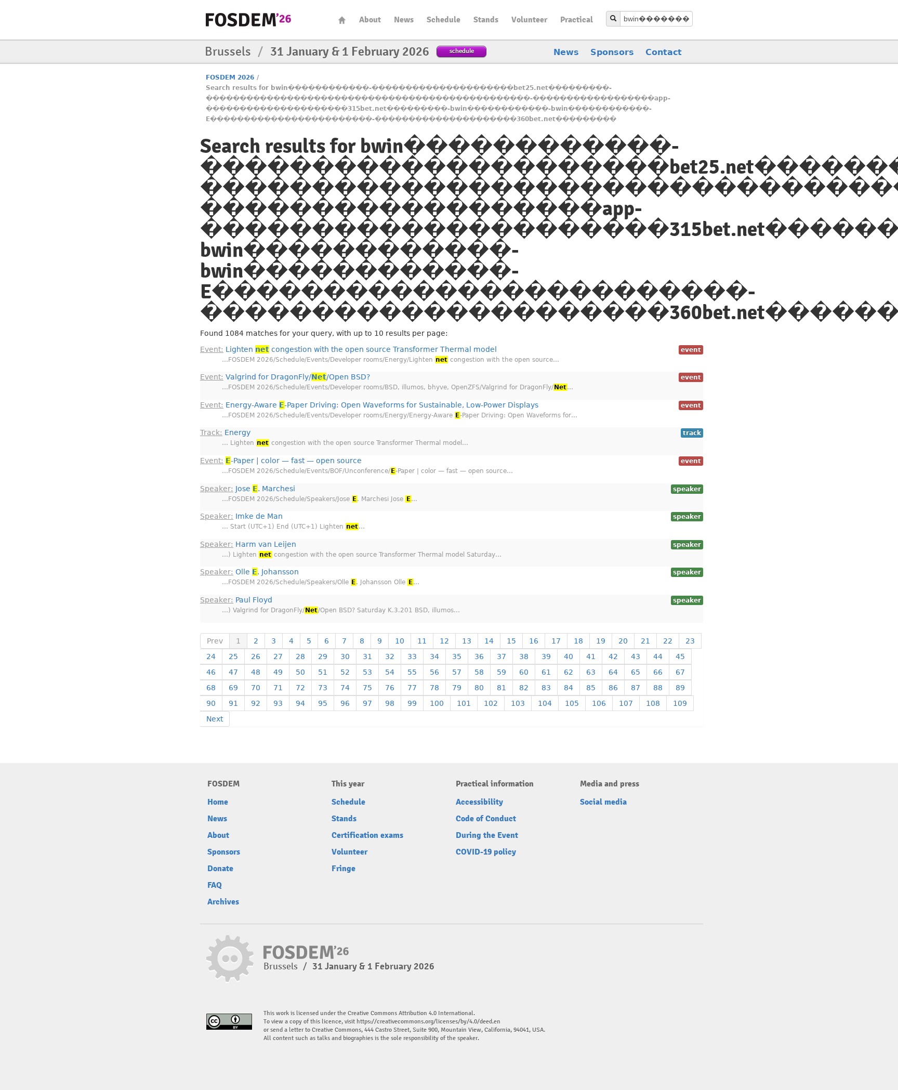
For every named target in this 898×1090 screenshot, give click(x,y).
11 (422, 641)
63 (591, 672)
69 (233, 688)
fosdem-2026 (248, 20)
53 (367, 672)
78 (434, 688)
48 (255, 672)
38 (524, 656)
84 (568, 688)
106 (599, 703)
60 (524, 672)
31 (367, 656)
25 (233, 656)
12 (444, 641)
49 (278, 672)
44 (658, 656)
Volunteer (529, 20)
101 (464, 703)
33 (412, 656)
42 (613, 656)
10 (399, 641)
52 (345, 672)
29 (322, 656)
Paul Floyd (236, 600)
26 (255, 656)
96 (345, 703)
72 (300, 688)
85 (591, 688)
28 (300, 656)
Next (214, 719)
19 (600, 641)
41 (591, 656)
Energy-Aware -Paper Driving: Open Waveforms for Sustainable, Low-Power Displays (369, 405)
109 (680, 703)
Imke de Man (241, 516)
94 (300, 703)
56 (434, 672)
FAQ (214, 885)
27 (278, 656)
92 (255, 703)
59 (501, 672)
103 (518, 703)
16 (533, 641)
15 (511, 641)
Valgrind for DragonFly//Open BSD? (285, 377)
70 (255, 688)
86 (613, 688)
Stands (485, 20)
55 (412, 672)
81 (501, 688)
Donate (220, 868)
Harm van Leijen (248, 544)
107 (626, 703)
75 (367, 688)
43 (635, 656)
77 (412, 688)
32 (389, 656)
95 (322, 703)
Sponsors (612, 52)
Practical (576, 20)
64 (613, 672)
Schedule (443, 20)
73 (322, 688)
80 (479, 688)
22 (667, 641)
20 (623, 641)
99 (412, 703)
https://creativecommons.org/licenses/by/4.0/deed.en (428, 1022)
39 (546, 656)
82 (524, 688)
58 (479, 672)
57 (456, 672)
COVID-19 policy (486, 852)
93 (278, 703)
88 (658, 688)
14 (489, 641)
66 (658, 672)
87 (635, 688)
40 (568, 656)
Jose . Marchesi (247, 488)
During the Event (487, 835)
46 (211, 672)
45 (680, 656)
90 (211, 703)
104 (545, 703)
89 (680, 688)
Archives (223, 902)
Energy (225, 432)
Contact (663, 52)
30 (345, 656)
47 (233, 672)
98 (389, 703)
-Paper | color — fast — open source (281, 460)
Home (342, 20)
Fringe (343, 868)
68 (211, 688)
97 (367, 703)
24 (211, 656)
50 (300, 672)
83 (546, 688)
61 (546, 672)
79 (456, 688)
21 (645, 641)
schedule (462, 51)
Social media (603, 802)
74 (345, 688)
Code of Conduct (486, 818)
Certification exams (367, 835)
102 (491, 703)
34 (434, 656)
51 (322, 672)
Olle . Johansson (249, 572)
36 (479, 656)
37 (501, 656)
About (370, 20)
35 (456, 656)
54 (389, 672)
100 (437, 703)
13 (466, 641)
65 (635, 672)
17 (556, 641)
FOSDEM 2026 (230, 77)
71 (278, 688)
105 (572, 703)
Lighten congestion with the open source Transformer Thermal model (348, 349)
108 (653, 703)
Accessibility (479, 802)
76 (389, 688)
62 (568, 672)
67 (680, 672)
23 (690, 641)
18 (578, 641)
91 (233, 703)
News (404, 20)
